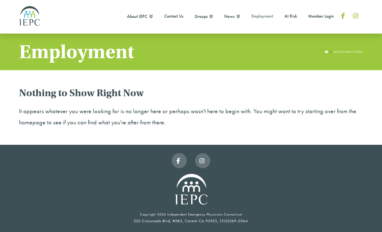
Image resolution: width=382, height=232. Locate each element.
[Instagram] (202, 160)
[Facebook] (179, 160)
